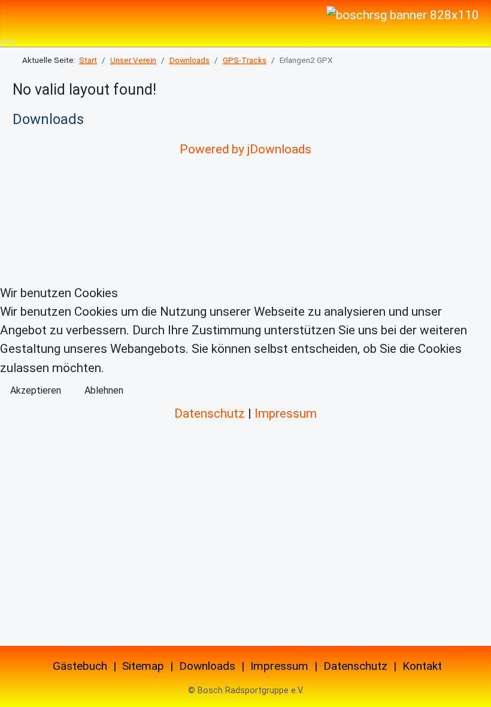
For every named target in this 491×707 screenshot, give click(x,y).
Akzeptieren (35, 390)
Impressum (285, 413)
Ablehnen (103, 390)
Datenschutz (209, 413)
